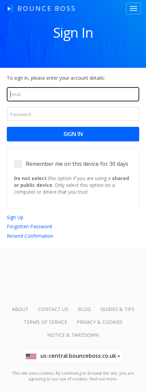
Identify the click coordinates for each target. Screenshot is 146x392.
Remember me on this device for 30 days (77, 164)
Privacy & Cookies (100, 322)
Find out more (102, 379)
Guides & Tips (117, 309)
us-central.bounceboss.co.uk (76, 355)
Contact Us (53, 309)
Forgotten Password (29, 226)
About (20, 309)
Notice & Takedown (73, 335)
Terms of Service (45, 322)
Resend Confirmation (30, 236)
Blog (84, 309)
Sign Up (15, 217)
